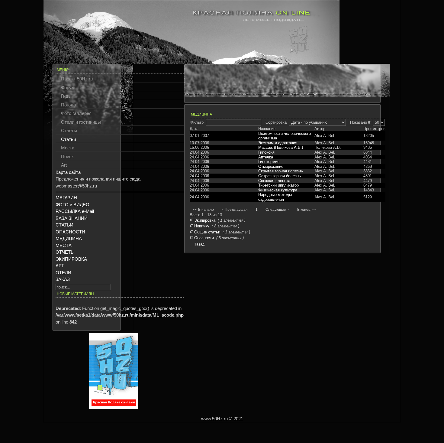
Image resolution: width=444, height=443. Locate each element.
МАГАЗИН (66, 197)
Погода (68, 104)
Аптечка (265, 157)
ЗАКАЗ (63, 279)
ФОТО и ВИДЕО (72, 204)
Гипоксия (266, 152)
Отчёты (69, 130)
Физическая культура (277, 190)
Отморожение (270, 166)
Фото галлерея (76, 113)
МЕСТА (64, 245)
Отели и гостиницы (81, 122)
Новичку (201, 226)
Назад (199, 244)
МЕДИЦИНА (69, 238)
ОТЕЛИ (63, 272)
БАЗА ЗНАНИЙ (72, 218)
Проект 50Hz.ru (77, 78)
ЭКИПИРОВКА (71, 259)
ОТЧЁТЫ (65, 252)
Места (67, 147)
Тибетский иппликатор (278, 185)
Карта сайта (68, 172)
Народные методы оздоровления (275, 197)
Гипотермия (268, 161)
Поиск (67, 156)
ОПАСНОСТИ (70, 231)
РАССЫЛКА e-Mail (75, 211)
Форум (68, 87)
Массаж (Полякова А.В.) (280, 147)
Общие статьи (207, 232)
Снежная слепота (274, 180)
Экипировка (204, 220)
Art (64, 165)
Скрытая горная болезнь (280, 171)
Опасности (204, 238)
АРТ (60, 265)
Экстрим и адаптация (277, 143)
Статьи (68, 139)
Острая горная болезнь (279, 176)
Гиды (66, 96)
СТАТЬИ (64, 224)
